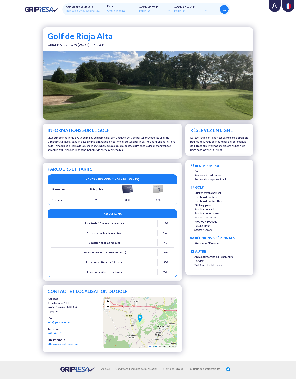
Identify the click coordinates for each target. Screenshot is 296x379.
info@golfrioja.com (59, 322)
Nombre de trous (148, 7)
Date (110, 6)
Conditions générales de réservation (136, 368)
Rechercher (224, 9)
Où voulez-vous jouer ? (79, 6)
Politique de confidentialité (204, 368)
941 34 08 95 (55, 333)
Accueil (105, 368)
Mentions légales (173, 368)
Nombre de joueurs (184, 7)
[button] (140, 318)
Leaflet (154, 346)
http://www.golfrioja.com (63, 343)
